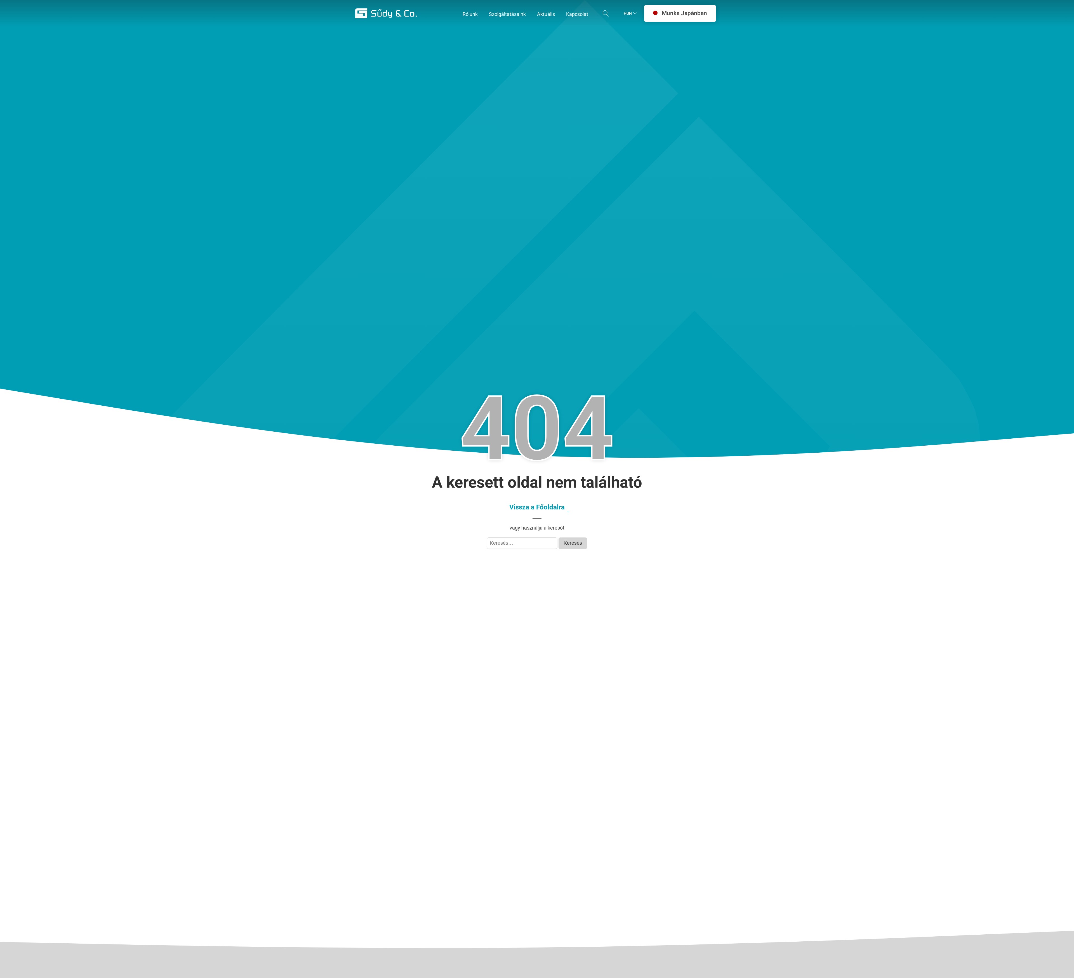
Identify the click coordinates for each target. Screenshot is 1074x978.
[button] (470, 14)
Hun (628, 13)
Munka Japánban (684, 13)
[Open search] (606, 13)
